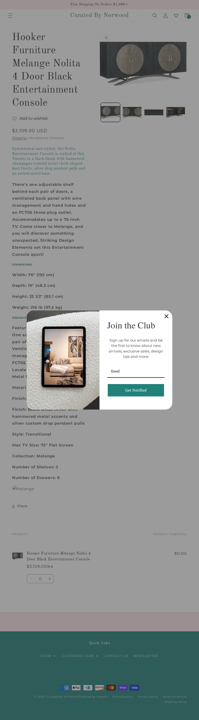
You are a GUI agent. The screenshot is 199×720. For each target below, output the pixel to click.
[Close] (166, 316)
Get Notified (136, 390)
